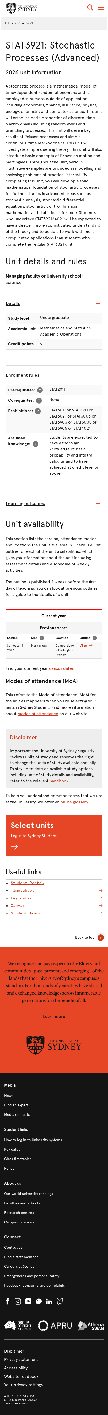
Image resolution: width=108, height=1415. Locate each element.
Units (8, 23)
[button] (90, 8)
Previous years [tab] (53, 627)
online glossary (74, 802)
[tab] (54, 303)
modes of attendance (38, 713)
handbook (59, 780)
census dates (61, 668)
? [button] (40, 390)
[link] (54, 1096)
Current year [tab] (53, 615)
